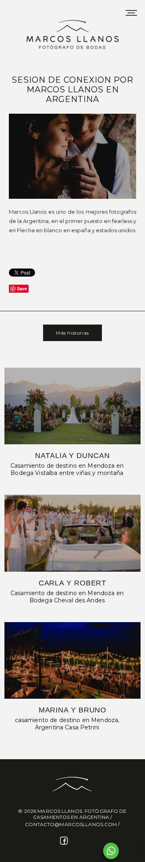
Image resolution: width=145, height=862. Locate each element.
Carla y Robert (73, 583)
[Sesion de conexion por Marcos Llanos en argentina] (72, 197)
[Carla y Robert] (72, 533)
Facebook (65, 841)
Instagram (80, 841)
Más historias (72, 333)
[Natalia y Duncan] (72, 406)
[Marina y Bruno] (72, 660)
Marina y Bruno (73, 710)
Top (136, 851)
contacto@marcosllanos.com (71, 824)
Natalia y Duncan (72, 456)
